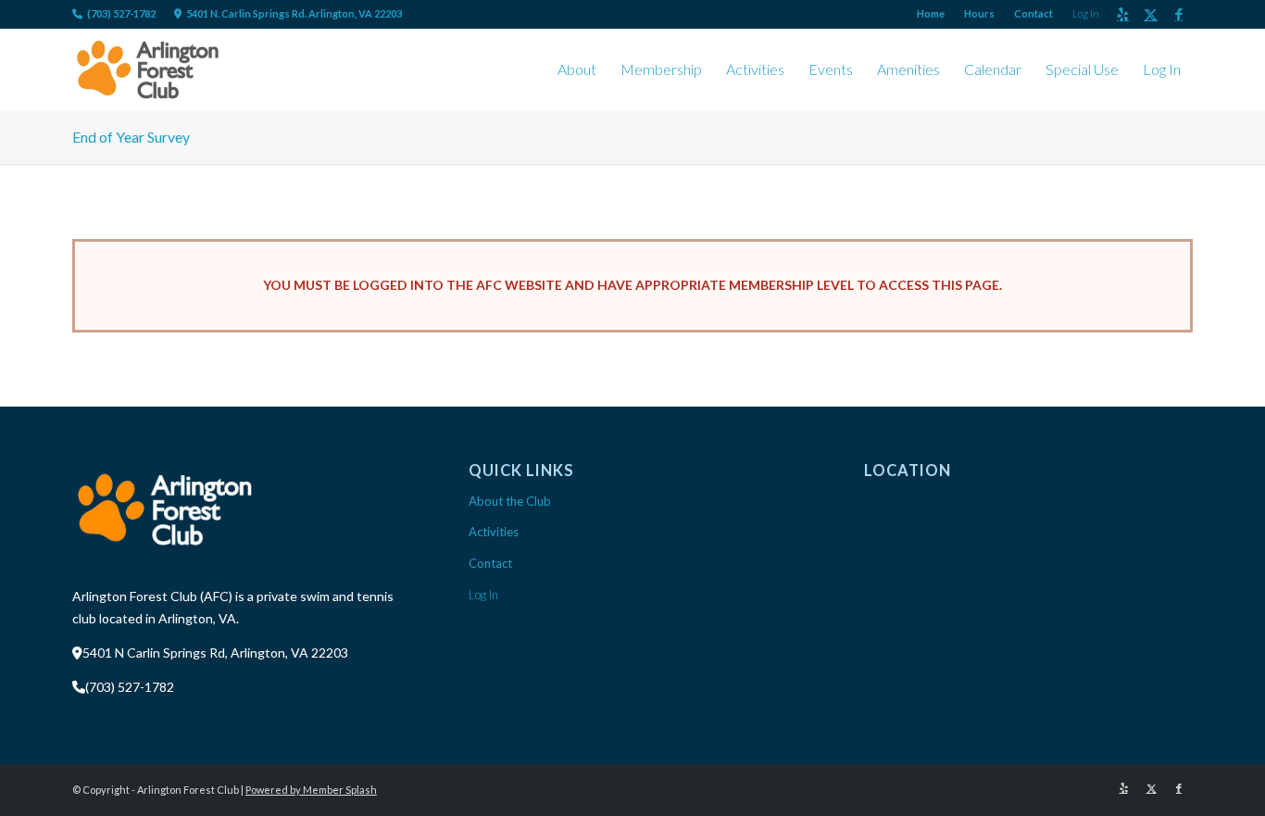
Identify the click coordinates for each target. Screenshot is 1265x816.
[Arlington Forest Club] (147, 69)
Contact (1033, 13)
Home (931, 13)
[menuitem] (931, 14)
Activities (494, 531)
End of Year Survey (131, 136)
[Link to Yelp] (1122, 14)
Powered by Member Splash (311, 790)
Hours (979, 13)
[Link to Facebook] (1179, 14)
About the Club (510, 501)
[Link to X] (1150, 14)
